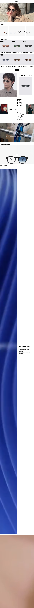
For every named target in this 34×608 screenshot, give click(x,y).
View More (17, 70)
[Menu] (1, 1)
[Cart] (33, 1)
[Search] (3, 1)
